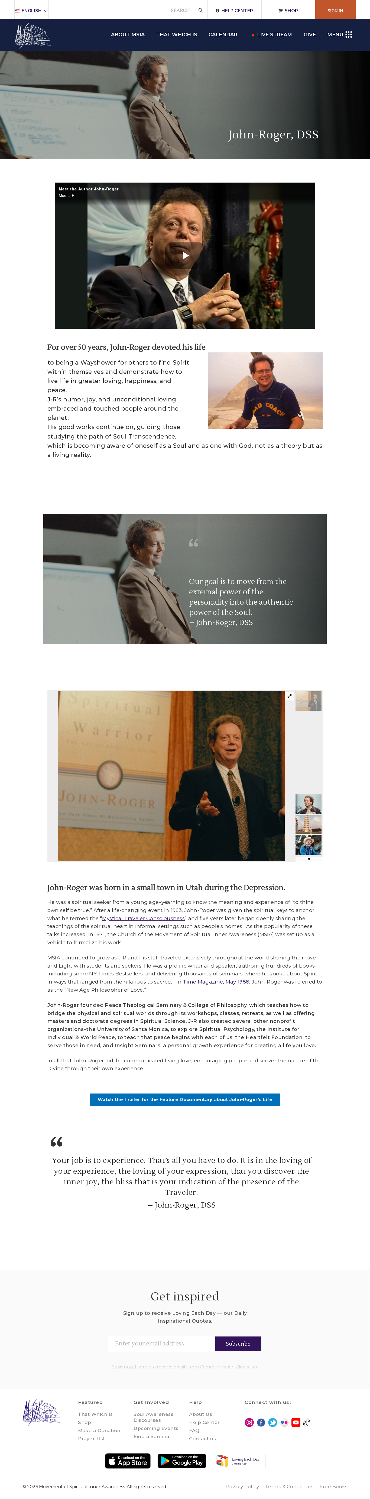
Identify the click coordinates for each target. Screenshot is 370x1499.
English (32, 10)
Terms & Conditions (289, 1486)
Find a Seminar (152, 1436)
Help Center (237, 10)
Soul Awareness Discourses (153, 1417)
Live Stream (274, 35)
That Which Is (95, 1414)
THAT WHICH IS (176, 35)
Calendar (223, 35)
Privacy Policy (242, 1486)
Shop (291, 10)
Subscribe (238, 1344)
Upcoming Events (156, 1428)
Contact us (202, 1438)
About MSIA (128, 35)
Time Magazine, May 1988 (216, 982)
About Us (200, 1414)
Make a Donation (99, 1430)
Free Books (334, 1486)
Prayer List (91, 1438)
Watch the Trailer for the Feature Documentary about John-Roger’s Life (185, 1099)
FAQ (194, 1430)
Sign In (335, 11)
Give (310, 35)
